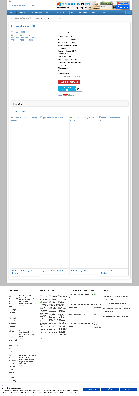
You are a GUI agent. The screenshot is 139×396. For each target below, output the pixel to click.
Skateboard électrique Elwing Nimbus (24, 272)
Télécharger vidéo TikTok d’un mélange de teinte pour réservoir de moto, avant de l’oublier (27, 299)
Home (11, 18)
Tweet (60, 95)
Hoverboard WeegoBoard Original (111, 272)
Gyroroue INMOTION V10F (52, 271)
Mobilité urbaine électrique (27, 18)
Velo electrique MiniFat (80, 271)
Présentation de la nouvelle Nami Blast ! (116, 316)
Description (17, 104)
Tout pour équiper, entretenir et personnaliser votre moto (26, 333)
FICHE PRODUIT (68, 81)
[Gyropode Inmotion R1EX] (18, 32)
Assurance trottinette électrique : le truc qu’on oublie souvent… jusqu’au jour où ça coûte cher (27, 359)
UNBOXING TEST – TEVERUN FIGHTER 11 (115, 304)
